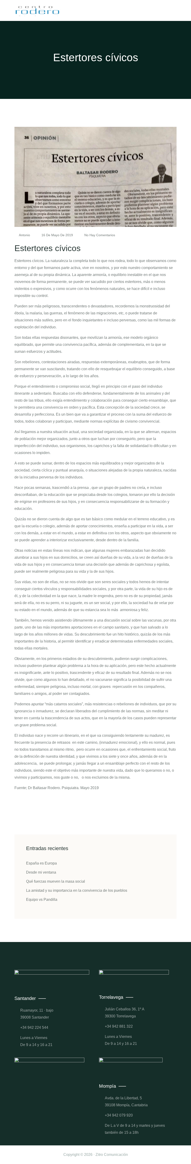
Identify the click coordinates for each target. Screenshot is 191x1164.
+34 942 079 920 (119, 1115)
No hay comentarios (99, 235)
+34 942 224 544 (34, 1027)
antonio (24, 235)
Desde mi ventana (41, 872)
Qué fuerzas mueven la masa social (55, 881)
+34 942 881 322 (119, 1026)
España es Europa (41, 863)
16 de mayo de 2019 (57, 235)
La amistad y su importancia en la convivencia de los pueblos (76, 890)
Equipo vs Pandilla (41, 900)
